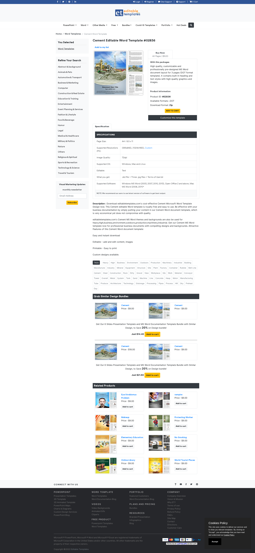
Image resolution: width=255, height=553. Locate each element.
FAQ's (170, 515)
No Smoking (181, 437)
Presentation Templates (65, 496)
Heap (168, 278)
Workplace (155, 273)
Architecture (115, 283)
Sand (135, 278)
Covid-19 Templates (146, 25)
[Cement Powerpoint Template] (106, 310)
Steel (105, 273)
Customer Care (174, 528)
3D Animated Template (64, 502)
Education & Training (68, 99)
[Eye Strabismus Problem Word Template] (106, 399)
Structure (141, 268)
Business (121, 262)
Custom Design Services (65, 512)
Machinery (167, 262)
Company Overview (176, 496)
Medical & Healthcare (68, 136)
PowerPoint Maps (62, 505)
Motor (175, 278)
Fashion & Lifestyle (67, 115)
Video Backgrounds (101, 508)
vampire (178, 395)
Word (84, 25)
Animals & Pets (65, 72)
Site (149, 268)
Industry (110, 268)
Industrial (178, 262)
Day (95, 288)
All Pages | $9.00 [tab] (160, 54)
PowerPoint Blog (62, 515)
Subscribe (72, 203)
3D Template (60, 499)
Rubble (183, 268)
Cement (97, 273)
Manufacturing (186, 278)
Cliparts (95, 514)
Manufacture (99, 268)
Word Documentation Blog (104, 499)
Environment (132, 262)
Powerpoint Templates (102, 523)
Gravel (139, 273)
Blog (131, 523)
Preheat (189, 283)
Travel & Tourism (66, 173)
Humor (61, 125)
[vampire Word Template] (159, 399)
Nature (61, 146)
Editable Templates (80, 549)
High (113, 262)
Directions (172, 524)
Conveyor (188, 273)
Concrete (159, 278)
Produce (104, 283)
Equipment (130, 268)
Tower (96, 278)
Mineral (120, 268)
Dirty (132, 273)
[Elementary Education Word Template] (106, 444)
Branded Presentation (139, 517)
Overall (105, 278)
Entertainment (65, 104)
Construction (115, 273)
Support (181, 2)
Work (170, 273)
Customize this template (172, 117)
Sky (181, 283)
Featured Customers (139, 496)
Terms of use (173, 505)
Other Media (99, 25)
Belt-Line (192, 268)
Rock (125, 273)
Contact (171, 521)
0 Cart (195, 2)
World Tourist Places (185, 460)
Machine (143, 278)
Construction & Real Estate (71, 93)
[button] (191, 25)
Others (61, 152)
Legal (60, 131)
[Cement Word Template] (159, 310)
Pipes (161, 283)
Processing (151, 283)
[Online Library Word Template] (106, 465)
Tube (96, 283)
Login (137, 2)
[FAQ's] (177, 484)
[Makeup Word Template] (106, 422)
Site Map (171, 518)
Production (155, 262)
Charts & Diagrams (62, 508)
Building (187, 262)
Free (113, 25)
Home (59, 34)
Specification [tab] (102, 126)
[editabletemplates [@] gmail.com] (182, 484)
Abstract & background (69, 67)
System (120, 278)
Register (150, 2)
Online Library (128, 460)
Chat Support (166, 2)
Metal (112, 278)
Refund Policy (173, 512)
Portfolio (166, 25)
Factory (163, 268)
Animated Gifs (98, 511)
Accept (215, 542)
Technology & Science (68, 168)
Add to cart (152, 334)
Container (173, 268)
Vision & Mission (175, 499)
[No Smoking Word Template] (159, 442)
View (146, 273)
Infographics (135, 520)
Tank (128, 278)
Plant (155, 268)
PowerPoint (69, 25)
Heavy (105, 262)
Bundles (126, 25)
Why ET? (171, 502)
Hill (176, 283)
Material (178, 273)
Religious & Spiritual (67, 157)
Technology (128, 283)
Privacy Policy (173, 508)
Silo (164, 273)
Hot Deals (181, 25)
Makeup (125, 417)
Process (169, 283)
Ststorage (140, 283)
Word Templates (73, 34)
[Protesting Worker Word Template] (159, 422)
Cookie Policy (229, 535)
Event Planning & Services (70, 109)
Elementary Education (132, 437)
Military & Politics (66, 141)
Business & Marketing (68, 83)
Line (151, 278)
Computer (63, 88)
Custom (148, 147)
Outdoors (144, 262)
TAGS (96, 262)
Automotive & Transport (70, 77)
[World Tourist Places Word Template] (159, 465)
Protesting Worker (184, 417)
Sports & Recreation (67, 162)
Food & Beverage (66, 120)
